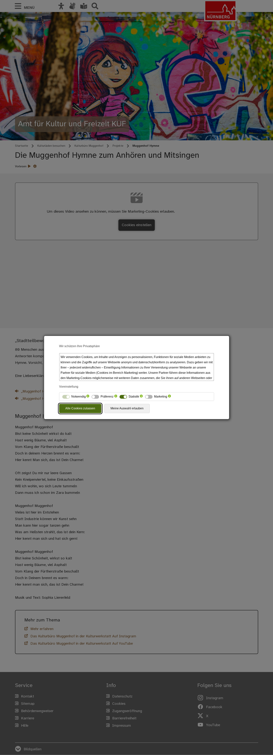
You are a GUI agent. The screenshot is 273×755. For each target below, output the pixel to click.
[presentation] (87, 396)
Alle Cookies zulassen (80, 408)
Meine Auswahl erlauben (127, 408)
